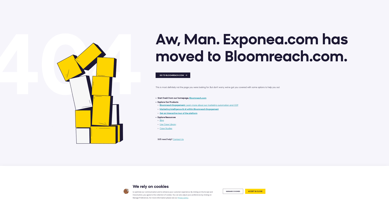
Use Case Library (168, 124)
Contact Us (178, 139)
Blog (162, 120)
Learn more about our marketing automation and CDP (199, 105)
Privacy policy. (183, 198)
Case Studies (166, 128)
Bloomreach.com (197, 98)
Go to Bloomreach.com (172, 75)
